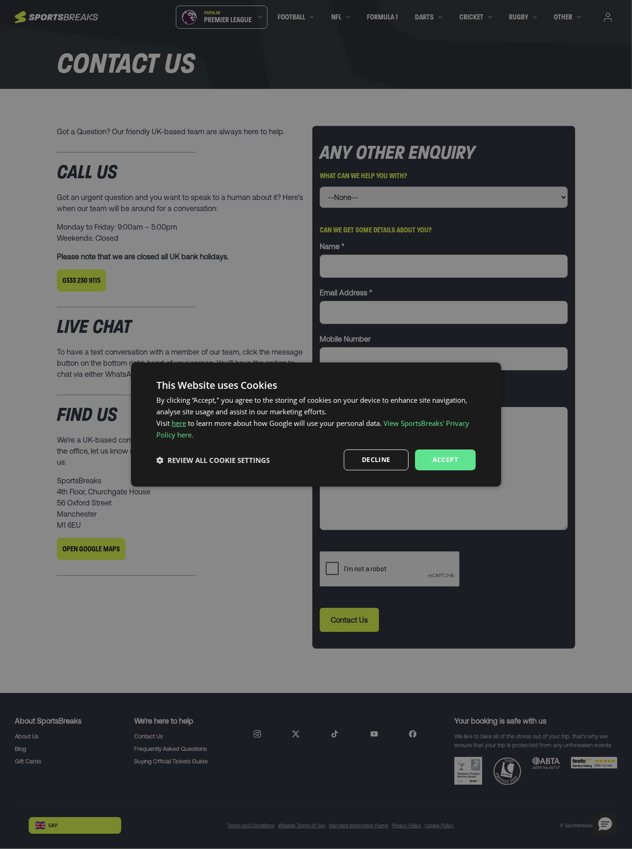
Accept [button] (445, 459)
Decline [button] (376, 459)
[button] (213, 460)
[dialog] (316, 424)
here (179, 423)
